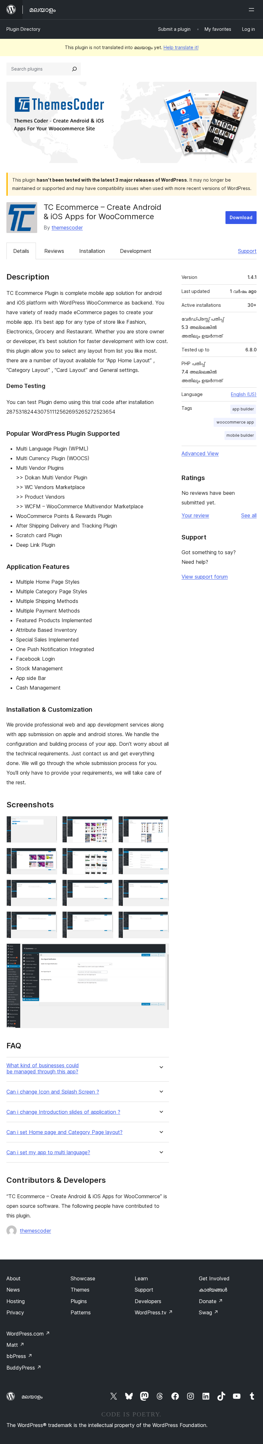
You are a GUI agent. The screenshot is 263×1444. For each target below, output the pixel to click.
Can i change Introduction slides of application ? (63, 1112)
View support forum (205, 576)
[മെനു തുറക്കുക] (252, 9)
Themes (80, 1289)
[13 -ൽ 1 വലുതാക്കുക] (48, 824)
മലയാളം (32, 1396)
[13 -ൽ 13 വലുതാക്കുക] (160, 952)
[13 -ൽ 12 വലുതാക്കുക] (160, 920)
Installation (92, 251)
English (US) (244, 394)
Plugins (79, 1301)
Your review (195, 515)
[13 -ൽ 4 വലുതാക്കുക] (48, 856)
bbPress (19, 1356)
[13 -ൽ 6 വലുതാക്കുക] (160, 856)
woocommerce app (235, 422)
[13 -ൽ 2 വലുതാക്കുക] (104, 824)
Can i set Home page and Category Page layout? (64, 1132)
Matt (15, 1345)
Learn (141, 1278)
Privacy (15, 1312)
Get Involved (214, 1278)
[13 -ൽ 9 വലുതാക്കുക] (160, 888)
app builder (243, 409)
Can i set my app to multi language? (48, 1152)
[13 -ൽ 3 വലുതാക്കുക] (160, 824)
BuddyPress (23, 1367)
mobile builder (240, 435)
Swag (208, 1312)
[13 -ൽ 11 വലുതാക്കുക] (104, 920)
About (13, 1278)
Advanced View (200, 453)
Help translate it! (181, 47)
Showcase (83, 1278)
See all (249, 515)
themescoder (67, 227)
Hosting (15, 1301)
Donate (211, 1301)
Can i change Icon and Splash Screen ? (52, 1092)
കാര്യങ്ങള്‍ (213, 1289)
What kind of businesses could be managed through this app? (42, 1068)
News (13, 1289)
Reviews (54, 251)
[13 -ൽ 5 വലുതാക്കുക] (104, 856)
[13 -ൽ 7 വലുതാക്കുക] (48, 888)
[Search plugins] (74, 69)
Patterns (81, 1312)
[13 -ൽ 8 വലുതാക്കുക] (104, 888)
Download (241, 217)
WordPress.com (28, 1333)
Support (247, 251)
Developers (148, 1301)
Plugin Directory (23, 29)
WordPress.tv (154, 1312)
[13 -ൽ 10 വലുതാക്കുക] (48, 920)
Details (21, 251)
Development (135, 251)
